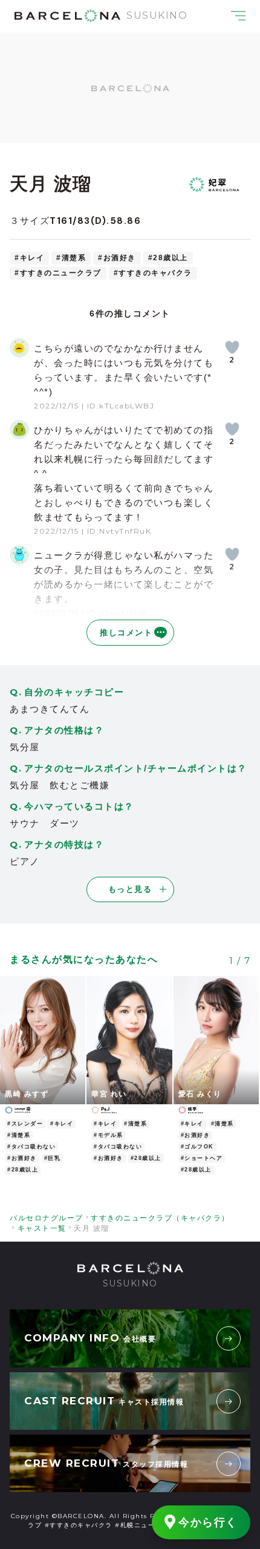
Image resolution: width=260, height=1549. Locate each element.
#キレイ (29, 258)
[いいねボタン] (232, 347)
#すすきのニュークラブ (58, 273)
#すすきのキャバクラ (153, 273)
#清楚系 (71, 258)
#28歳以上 (168, 258)
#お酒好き (117, 258)
